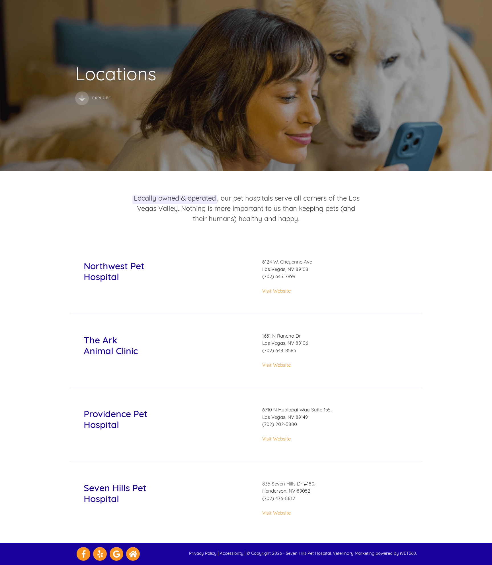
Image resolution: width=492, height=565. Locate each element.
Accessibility (231, 554)
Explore (102, 98)
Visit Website (276, 291)
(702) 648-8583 (279, 350)
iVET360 (408, 554)
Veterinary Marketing (353, 554)
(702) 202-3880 (279, 424)
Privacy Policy (203, 554)
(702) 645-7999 (278, 276)
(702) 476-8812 (278, 498)
